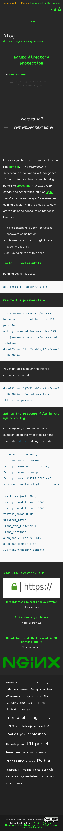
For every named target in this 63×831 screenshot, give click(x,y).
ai (16, 683)
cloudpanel (24, 185)
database (12, 689)
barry (18, 81)
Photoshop (12, 744)
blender (31, 683)
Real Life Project (31, 769)
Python (44, 760)
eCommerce (13, 696)
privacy (42, 753)
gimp (22, 702)
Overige (12, 734)
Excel (38, 696)
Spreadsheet (12, 776)
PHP (23, 744)
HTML (42, 702)
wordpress (14, 783)
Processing (15, 761)
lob (17, 727)
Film (46, 696)
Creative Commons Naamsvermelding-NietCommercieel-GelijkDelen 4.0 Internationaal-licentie (31, 825)
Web (42, 85)
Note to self (29, 85)
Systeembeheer (29, 776)
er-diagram (27, 696)
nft (48, 726)
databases (24, 690)
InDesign (25, 709)
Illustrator (12, 709)
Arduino (22, 683)
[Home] (4, 41)
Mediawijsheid (28, 726)
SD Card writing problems (31, 617)
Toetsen (44, 776)
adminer (14, 166)
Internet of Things (23, 717)
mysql (42, 726)
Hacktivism (32, 703)
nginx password (17, 74)
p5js (23, 734)
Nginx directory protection (30, 41)
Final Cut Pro (12, 703)
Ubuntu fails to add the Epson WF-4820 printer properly (31, 639)
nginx (49, 192)
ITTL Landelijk (47, 718)
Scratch (47, 769)
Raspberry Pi (13, 769)
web (52, 776)
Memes (25, 3)
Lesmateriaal (9, 3)
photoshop (36, 734)
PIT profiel (37, 743)
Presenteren (14, 752)
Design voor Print (41, 689)
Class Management (45, 683)
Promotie (31, 761)
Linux (10, 726)
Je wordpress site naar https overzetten (31, 601)
